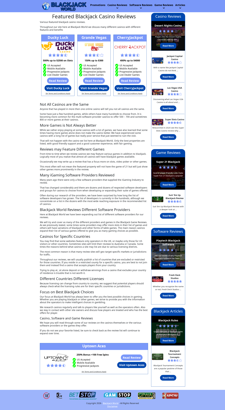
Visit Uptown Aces (131, 365)
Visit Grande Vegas (94, 88)
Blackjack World (110, 403)
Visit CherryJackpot (130, 88)
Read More (168, 45)
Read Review (58, 81)
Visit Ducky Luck (57, 88)
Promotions (97, 5)
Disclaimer (112, 406)
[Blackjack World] (64, 5)
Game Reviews (163, 5)
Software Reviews (140, 5)
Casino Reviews (117, 5)
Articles (180, 5)
